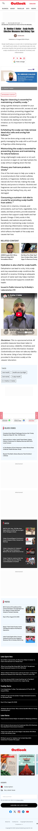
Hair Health (6, 372)
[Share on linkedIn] (20, 58)
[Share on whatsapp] (24, 58)
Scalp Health (16, 377)
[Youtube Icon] (27, 811)
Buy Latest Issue (9, 790)
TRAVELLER (20, 8)
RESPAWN (34, 8)
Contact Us (15, 822)
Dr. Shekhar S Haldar (8, 381)
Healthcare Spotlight (19, 372)
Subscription (8, 787)
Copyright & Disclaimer (26, 822)
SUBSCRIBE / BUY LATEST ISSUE (19, 805)
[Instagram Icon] (19, 811)
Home (3, 23)
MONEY (12, 8)
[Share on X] (17, 58)
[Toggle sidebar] (4, 3)
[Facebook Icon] (10, 811)
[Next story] (36, 415)
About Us (7, 822)
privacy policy (19, 800)
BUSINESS (5, 8)
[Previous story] (1, 415)
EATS (27, 8)
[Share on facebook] (14, 58)
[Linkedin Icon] (23, 811)
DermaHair (5, 377)
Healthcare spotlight (14, 23)
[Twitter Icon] (14, 811)
